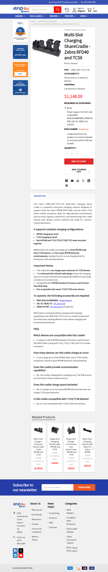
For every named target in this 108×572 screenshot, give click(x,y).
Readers (54, 16)
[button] (78, 171)
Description (40, 196)
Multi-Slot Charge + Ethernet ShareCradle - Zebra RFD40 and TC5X (38, 447)
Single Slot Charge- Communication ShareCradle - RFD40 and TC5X (71, 447)
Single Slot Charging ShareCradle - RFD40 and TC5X (54, 444)
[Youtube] (20, 555)
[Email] (72, 180)
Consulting (54, 513)
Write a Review (70, 63)
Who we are (37, 510)
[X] (83, 180)
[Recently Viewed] (68, 10)
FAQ (51, 522)
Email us (53, 518)
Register (81, 11)
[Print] (77, 180)
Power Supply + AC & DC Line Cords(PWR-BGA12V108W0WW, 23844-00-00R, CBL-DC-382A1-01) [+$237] (80, 118)
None (69, 108)
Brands (19, 16)
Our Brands (37, 514)
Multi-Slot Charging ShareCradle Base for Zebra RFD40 (87, 445)
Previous (33, 448)
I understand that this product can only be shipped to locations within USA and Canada (79, 139)
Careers (35, 524)
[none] (46, 48)
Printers (69, 16)
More (82, 16)
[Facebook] (66, 180)
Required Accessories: (77, 103)
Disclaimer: (76, 129)
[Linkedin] (88, 180)
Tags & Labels (36, 16)
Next (92, 448)
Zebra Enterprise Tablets (71, 539)
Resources (36, 519)
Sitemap (53, 527)
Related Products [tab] (43, 417)
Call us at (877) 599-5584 (21, 540)
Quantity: (70, 148)
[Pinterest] (66, 185)
